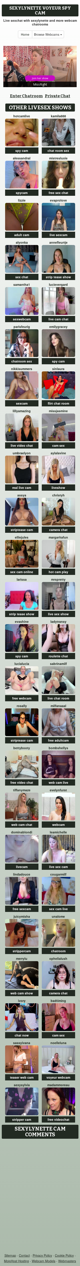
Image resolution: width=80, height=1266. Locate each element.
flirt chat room (58, 403)
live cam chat (58, 319)
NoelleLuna (58, 1043)
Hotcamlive (21, 116)
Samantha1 (21, 284)
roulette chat (58, 656)
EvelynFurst (58, 790)
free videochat (58, 1119)
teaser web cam (22, 1077)
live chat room (58, 698)
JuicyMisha (22, 916)
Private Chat (57, 96)
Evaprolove (58, 200)
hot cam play (58, 572)
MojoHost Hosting (16, 1261)
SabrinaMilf (58, 663)
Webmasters (67, 1261)
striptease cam (22, 529)
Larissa (22, 579)
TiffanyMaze (21, 790)
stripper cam (21, 1119)
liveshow (58, 487)
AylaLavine (58, 453)
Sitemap (10, 1255)
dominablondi (21, 832)
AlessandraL (21, 158)
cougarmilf (58, 874)
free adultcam (58, 740)
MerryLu (21, 958)
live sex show (58, 614)
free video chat (21, 782)
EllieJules (21, 537)
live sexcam (58, 235)
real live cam (21, 487)
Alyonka (22, 242)
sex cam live (58, 909)
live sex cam (58, 866)
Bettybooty (21, 748)
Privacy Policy (42, 1255)
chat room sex (58, 150)
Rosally (22, 706)
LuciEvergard (58, 284)
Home (25, 34)
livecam (22, 866)
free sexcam (22, 909)
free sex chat (58, 192)
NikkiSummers (21, 368)
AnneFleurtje (58, 242)
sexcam (22, 403)
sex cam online (21, 572)
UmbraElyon (22, 453)
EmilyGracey (58, 326)
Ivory (22, 1000)
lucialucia (21, 663)
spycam (22, 192)
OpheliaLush (58, 958)
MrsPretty (58, 579)
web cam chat (21, 824)
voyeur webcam (58, 1077)
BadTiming (58, 1000)
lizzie (22, 200)
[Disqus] (40, 1196)
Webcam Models (43, 1261)
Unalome (58, 916)
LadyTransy (58, 621)
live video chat (22, 445)
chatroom (58, 951)
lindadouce (21, 874)
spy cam (21, 150)
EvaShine (22, 621)
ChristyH (58, 495)
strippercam (22, 951)
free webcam (21, 698)
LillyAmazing (22, 411)
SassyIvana (21, 1043)
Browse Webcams (47, 34)
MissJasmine (58, 411)
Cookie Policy (64, 1255)
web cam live (58, 782)
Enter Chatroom (26, 96)
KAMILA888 (58, 116)
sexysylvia (22, 1085)
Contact (24, 1255)
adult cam (21, 235)
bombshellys (58, 748)
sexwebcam (22, 319)
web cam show (21, 993)
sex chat (21, 277)
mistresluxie (58, 158)
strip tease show (58, 277)
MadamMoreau (58, 1085)
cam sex (58, 445)
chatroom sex (21, 361)
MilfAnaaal (58, 706)
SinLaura (58, 368)
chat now (22, 1035)
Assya (21, 495)
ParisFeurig (22, 326)
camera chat (58, 529)
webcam (58, 824)
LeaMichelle (58, 832)
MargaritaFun (58, 537)
